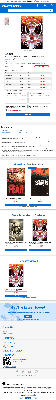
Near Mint (9, 75)
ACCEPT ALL (28, 398)
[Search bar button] (51, 10)
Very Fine (8, 78)
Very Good (8, 84)
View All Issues (28, 50)
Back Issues (35, 319)
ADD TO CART (28, 114)
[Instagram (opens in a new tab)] (36, 372)
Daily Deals (26, 319)
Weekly (19, 319)
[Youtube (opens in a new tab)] (29, 372)
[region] (5, 183)
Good (7, 87)
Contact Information (7, 329)
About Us (8, 327)
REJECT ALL (35, 398)
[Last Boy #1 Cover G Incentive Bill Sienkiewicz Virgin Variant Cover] (16, 230)
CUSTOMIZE (21, 398)
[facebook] (16, 372)
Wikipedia (5, 331)
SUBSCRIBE (28, 316)
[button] (37, 6)
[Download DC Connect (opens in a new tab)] (28, 366)
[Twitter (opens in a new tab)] (23, 372)
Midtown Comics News (8, 333)
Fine (7, 81)
